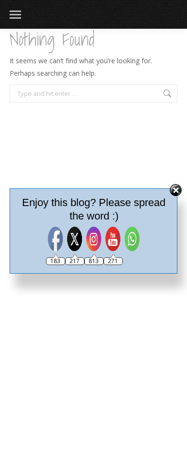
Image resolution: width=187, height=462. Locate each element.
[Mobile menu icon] (15, 14)
